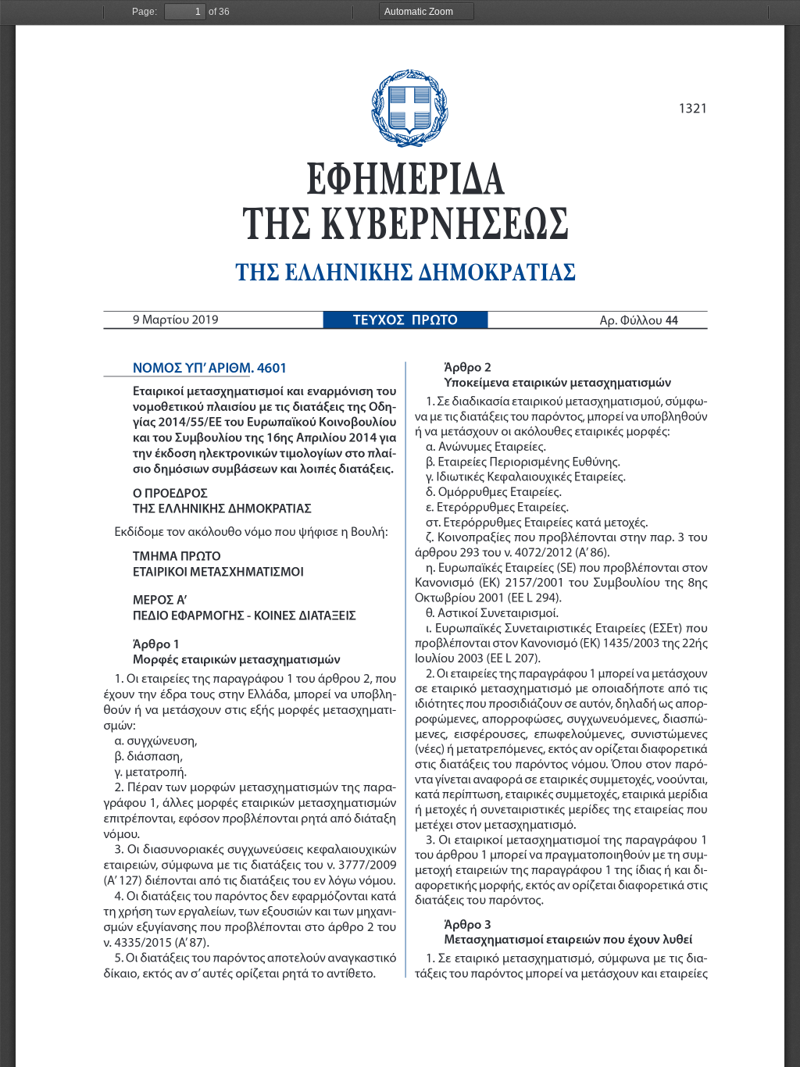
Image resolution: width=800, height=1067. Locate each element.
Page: (144, 11)
